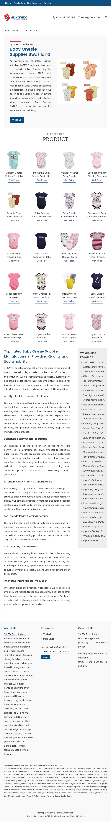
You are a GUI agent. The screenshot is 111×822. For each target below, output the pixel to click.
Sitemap (41, 813)
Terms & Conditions (65, 813)
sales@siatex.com (91, 17)
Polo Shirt (48, 638)
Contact (48, 3)
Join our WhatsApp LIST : (54, 647)
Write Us (16, 119)
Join (45, 657)
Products (18, 3)
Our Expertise (34, 3)
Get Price (14, 180)
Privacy (50, 813)
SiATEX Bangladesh (15, 634)
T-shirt (47, 634)
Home (8, 3)
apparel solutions (14, 713)
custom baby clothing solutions (51, 389)
